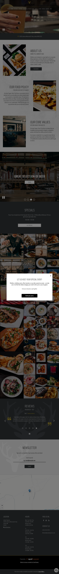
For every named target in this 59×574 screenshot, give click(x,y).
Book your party (29, 296)
